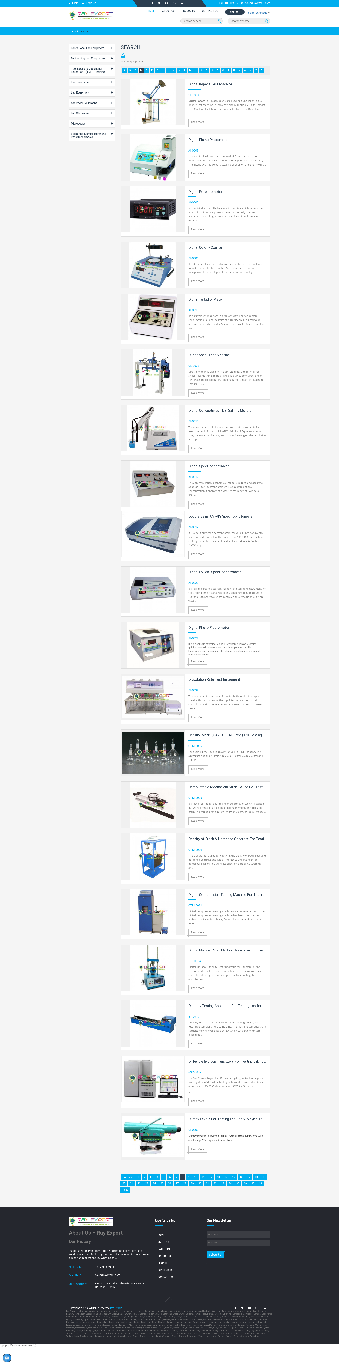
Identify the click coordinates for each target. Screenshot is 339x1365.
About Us (168, 11)
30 (199, 1183)
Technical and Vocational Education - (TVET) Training (88, 70)
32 (215, 1183)
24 (154, 1183)
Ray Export (116, 1308)
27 (177, 1183)
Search (162, 1263)
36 (245, 1183)
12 (210, 1177)
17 (248, 1177)
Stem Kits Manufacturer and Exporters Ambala (88, 135)
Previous (128, 1177)
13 (218, 1177)
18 (256, 1177)
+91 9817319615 (228, 3)
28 (184, 1183)
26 (169, 1183)
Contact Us (210, 11)
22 (139, 1183)
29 (192, 1183)
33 (222, 1183)
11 (203, 1177)
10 (195, 1177)
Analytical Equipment (84, 103)
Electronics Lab (80, 82)
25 (161, 1183)
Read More (197, 122)
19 (264, 1177)
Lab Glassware (80, 113)
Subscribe (215, 1254)
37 (253, 1183)
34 (230, 1183)
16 (241, 1177)
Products (188, 11)
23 (146, 1183)
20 (124, 1183)
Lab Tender (165, 1270)
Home (151, 11)
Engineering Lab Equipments (88, 58)
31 (207, 1183)
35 (237, 1183)
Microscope (78, 123)
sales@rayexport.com (257, 3)
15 (233, 1177)
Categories (165, 1249)
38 (260, 1183)
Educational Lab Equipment (88, 48)
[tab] (92, 48)
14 (226, 1177)
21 (131, 1183)
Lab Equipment (80, 92)
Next (125, 1189)
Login (75, 3)
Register (90, 3)
